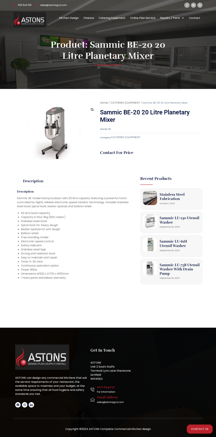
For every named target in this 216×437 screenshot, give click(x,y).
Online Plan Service (142, 18)
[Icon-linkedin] (31, 405)
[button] (92, 110)
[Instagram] (199, 5)
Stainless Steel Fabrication (172, 196)
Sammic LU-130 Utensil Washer (179, 220)
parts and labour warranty (48, 278)
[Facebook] (18, 405)
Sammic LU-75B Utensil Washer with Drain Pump (180, 269)
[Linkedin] (193, 5)
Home (104, 103)
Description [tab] (33, 181)
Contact (194, 18)
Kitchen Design (69, 18)
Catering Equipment (112, 18)
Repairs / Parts (170, 18)
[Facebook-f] (187, 5)
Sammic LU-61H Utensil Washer (173, 243)
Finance (89, 18)
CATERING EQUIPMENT (125, 103)
